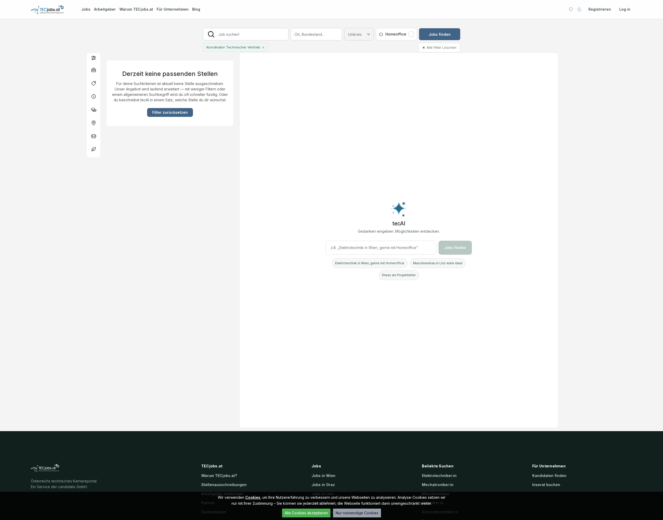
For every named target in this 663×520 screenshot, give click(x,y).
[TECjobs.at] (51, 9)
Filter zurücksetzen (170, 112)
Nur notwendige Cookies (357, 513)
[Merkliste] (571, 9)
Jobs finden (440, 34)
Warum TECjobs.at (136, 9)
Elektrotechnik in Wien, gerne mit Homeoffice (369, 263)
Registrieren (599, 9)
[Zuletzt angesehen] (579, 9)
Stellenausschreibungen (224, 484)
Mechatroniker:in (437, 484)
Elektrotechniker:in (439, 475)
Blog (196, 9)
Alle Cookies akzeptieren (306, 513)
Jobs (85, 9)
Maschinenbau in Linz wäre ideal (437, 263)
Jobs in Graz (323, 484)
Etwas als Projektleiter (399, 275)
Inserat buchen (546, 484)
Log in (624, 9)
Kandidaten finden (549, 475)
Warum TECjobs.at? (219, 475)
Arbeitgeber (105, 9)
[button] (93, 57)
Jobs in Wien (323, 475)
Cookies (252, 497)
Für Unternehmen (173, 9)
